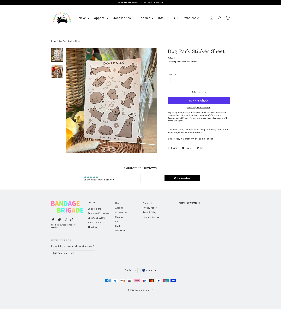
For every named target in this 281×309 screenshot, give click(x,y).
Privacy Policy (150, 207)
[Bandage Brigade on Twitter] (59, 219)
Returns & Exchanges (98, 213)
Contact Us (148, 203)
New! (83, 18)
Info (161, 18)
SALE (175, 18)
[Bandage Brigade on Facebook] (53, 219)
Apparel (100, 18)
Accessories (122, 18)
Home (53, 41)
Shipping (172, 61)
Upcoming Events (96, 218)
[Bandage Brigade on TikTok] (71, 219)
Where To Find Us (96, 222)
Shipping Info (94, 209)
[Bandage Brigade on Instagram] (65, 219)
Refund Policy (150, 212)
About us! (93, 227)
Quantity (174, 74)
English (128, 270)
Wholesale (191, 18)
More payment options (198, 107)
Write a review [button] (182, 178)
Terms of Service (151, 217)
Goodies (145, 18)
